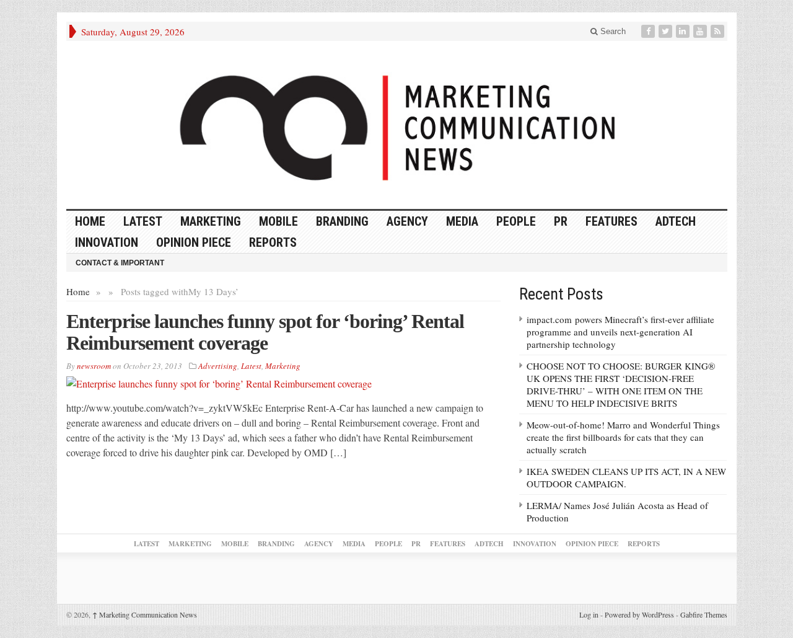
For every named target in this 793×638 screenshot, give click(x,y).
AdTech (675, 221)
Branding (342, 221)
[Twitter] (666, 31)
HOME (90, 221)
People (516, 221)
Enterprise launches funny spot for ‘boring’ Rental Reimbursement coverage (265, 332)
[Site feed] (718, 31)
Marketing (210, 221)
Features (611, 221)
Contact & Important (120, 263)
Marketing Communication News (144, 614)
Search (612, 31)
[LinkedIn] (684, 31)
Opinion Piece (193, 242)
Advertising (217, 365)
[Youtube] (701, 31)
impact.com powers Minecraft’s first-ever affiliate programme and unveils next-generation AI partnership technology (620, 331)
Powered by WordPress (639, 614)
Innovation (106, 242)
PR (560, 221)
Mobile (278, 221)
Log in (588, 614)
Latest (142, 221)
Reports (273, 242)
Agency (407, 221)
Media (462, 221)
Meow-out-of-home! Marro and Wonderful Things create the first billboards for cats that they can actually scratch (623, 437)
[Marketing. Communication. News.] (396, 125)
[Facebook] (649, 31)
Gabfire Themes (703, 614)
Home (78, 291)
